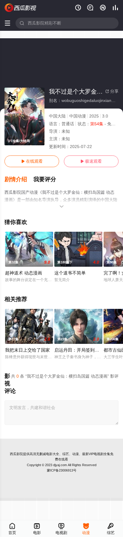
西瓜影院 (16, 454)
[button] (18, 179)
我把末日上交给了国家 (27, 350)
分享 (112, 91)
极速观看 (91, 161)
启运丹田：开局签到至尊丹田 (83, 350)
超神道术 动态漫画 (23, 272)
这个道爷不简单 (70, 272)
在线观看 (32, 161)
